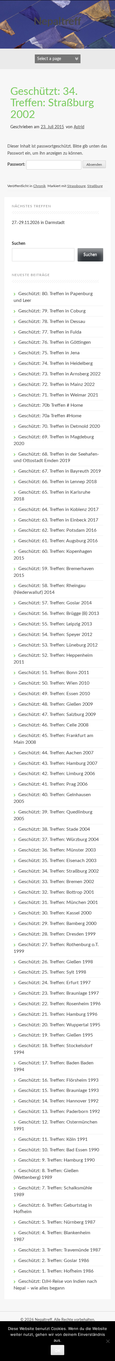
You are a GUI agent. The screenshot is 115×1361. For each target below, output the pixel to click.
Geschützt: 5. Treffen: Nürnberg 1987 (56, 1222)
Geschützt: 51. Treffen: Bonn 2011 (53, 672)
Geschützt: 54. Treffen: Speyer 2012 (55, 634)
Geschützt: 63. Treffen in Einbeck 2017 (58, 520)
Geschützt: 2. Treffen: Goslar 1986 (53, 1260)
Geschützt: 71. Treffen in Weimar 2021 (58, 395)
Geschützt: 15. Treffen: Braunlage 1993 (58, 1090)
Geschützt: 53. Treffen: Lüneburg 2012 (58, 645)
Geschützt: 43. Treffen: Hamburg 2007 (57, 763)
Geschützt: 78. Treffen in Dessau (51, 321)
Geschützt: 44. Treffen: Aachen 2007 (55, 752)
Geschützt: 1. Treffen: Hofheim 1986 (55, 1271)
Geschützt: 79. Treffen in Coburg (52, 311)
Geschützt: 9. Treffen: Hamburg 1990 (56, 1160)
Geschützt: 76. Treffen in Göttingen (54, 342)
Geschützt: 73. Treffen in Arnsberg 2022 (59, 374)
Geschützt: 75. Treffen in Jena (49, 352)
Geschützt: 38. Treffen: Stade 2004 (54, 829)
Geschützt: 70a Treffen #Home (49, 415)
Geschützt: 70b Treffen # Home (50, 405)
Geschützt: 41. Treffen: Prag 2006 (53, 784)
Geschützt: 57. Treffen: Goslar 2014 (55, 603)
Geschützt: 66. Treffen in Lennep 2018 (57, 481)
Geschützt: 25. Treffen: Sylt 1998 (52, 972)
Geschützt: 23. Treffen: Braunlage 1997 (58, 993)
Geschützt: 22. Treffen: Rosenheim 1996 (59, 1003)
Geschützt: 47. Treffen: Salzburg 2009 (57, 714)
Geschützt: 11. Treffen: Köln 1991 (53, 1139)
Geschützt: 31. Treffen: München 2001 (58, 902)
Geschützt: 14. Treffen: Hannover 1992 (58, 1101)
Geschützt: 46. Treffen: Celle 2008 (53, 725)
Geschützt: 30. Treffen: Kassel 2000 (54, 913)
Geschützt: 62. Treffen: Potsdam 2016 (57, 530)
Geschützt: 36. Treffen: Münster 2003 (57, 850)
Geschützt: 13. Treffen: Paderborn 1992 (59, 1111)
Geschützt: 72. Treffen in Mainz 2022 (56, 384)
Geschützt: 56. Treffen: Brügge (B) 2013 (58, 613)
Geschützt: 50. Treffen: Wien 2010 (53, 683)
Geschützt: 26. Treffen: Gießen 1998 (55, 962)
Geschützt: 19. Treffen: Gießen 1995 (55, 1035)
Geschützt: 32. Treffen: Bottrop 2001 (56, 892)
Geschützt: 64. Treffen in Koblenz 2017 (58, 509)
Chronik (39, 186)
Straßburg (95, 186)
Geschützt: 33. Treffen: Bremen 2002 (56, 881)
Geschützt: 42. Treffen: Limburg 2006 (56, 773)
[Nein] (108, 1341)
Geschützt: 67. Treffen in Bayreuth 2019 (59, 471)
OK (57, 1350)
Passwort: (16, 165)
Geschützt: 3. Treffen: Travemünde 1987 (59, 1250)
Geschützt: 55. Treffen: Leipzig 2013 (55, 624)
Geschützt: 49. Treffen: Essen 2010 (54, 693)
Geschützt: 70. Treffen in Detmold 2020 (59, 426)
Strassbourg (76, 186)
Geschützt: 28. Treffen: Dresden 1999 (57, 934)
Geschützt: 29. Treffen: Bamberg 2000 (57, 923)
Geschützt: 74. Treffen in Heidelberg (55, 363)
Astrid (79, 127)
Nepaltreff (57, 21)
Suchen (18, 244)
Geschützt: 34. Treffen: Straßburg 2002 (52, 103)
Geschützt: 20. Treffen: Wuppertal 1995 (59, 1025)
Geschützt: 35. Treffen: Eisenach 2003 (57, 860)
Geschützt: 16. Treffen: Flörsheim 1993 (58, 1080)
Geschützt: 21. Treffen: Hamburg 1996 (57, 1014)
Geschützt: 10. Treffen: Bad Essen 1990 (58, 1150)
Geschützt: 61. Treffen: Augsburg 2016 (58, 540)
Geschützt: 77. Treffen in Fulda (49, 332)
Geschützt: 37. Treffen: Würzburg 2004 (58, 839)
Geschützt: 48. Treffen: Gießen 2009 (55, 704)
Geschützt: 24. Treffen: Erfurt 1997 (54, 982)
